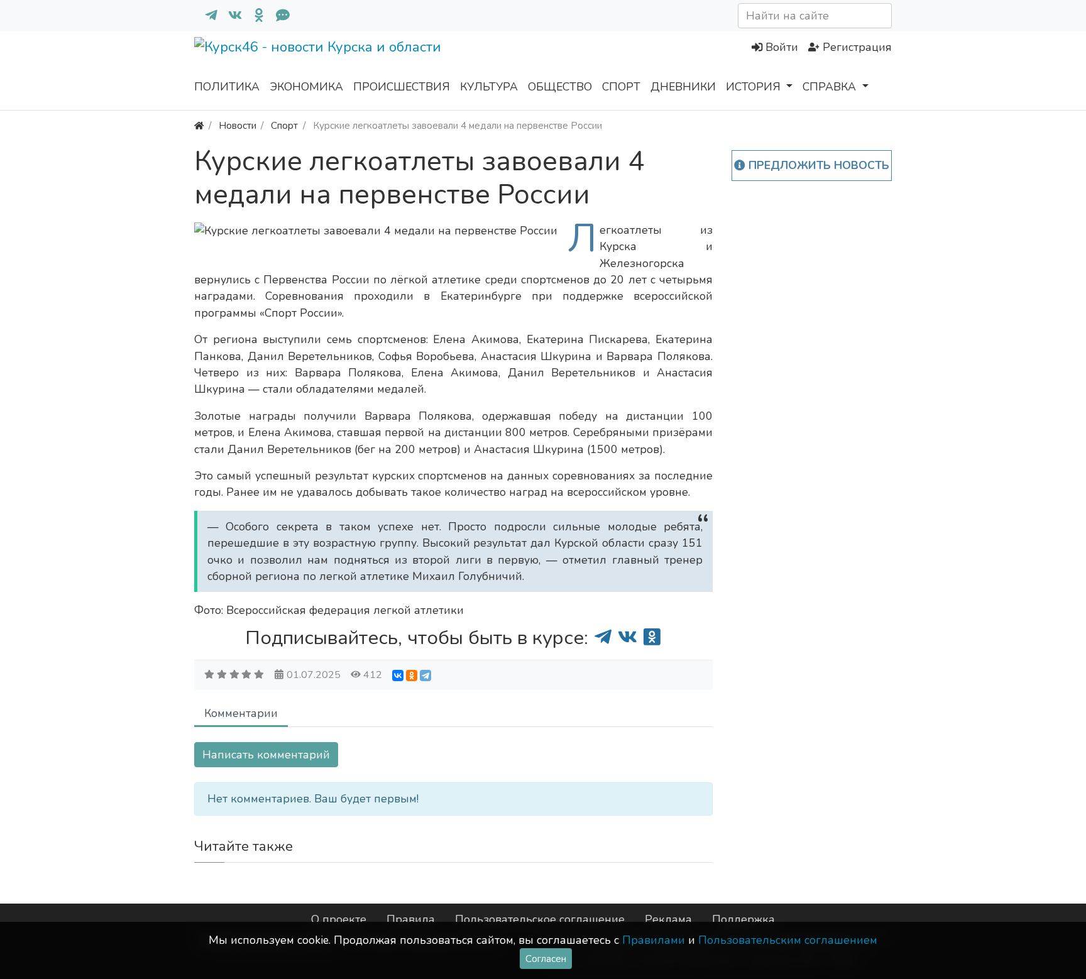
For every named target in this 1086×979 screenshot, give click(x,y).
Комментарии (241, 713)
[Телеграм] (206, 16)
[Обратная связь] (278, 16)
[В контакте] (230, 16)
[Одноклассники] (254, 16)
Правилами (653, 940)
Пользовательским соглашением (787, 940)
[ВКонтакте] (397, 675)
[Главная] (199, 125)
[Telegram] (425, 675)
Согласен (545, 958)
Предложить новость (817, 165)
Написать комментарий (266, 754)
